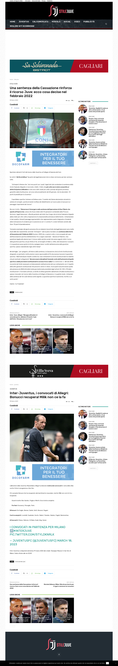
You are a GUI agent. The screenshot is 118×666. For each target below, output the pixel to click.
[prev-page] (11, 357)
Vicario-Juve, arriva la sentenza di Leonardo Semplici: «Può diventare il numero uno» (42, 349)
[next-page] (14, 357)
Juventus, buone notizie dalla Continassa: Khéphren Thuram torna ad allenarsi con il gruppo (98, 144)
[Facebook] (59, 654)
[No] (116, 663)
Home (11, 79)
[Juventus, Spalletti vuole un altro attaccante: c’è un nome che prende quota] (20, 341)
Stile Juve (16, 79)
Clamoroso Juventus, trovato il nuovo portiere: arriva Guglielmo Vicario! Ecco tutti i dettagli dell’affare (63, 348)
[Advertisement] (59, 46)
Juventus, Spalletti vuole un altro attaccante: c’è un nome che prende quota (20, 349)
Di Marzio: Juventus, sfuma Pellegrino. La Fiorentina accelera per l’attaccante (98, 155)
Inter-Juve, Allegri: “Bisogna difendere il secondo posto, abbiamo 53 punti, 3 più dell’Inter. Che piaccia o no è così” (23, 317)
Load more (93, 163)
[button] (106, 24)
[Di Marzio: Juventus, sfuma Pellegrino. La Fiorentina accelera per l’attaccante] (82, 155)
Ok (107, 663)
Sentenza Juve (18, 292)
